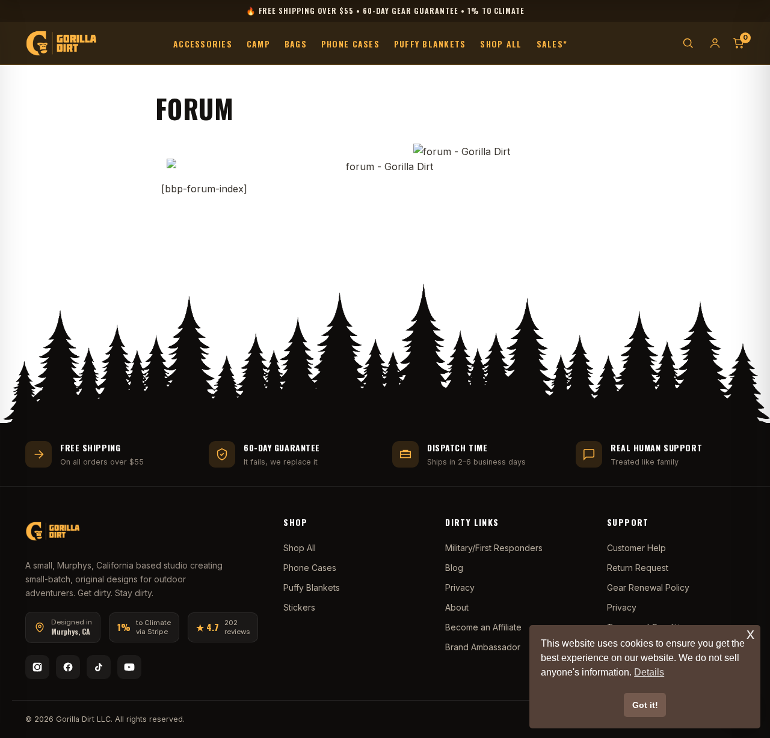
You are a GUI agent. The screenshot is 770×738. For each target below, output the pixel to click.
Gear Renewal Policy (648, 587)
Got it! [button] (645, 705)
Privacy (460, 587)
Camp (258, 43)
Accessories (202, 43)
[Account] (715, 43)
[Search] (688, 43)
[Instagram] (37, 667)
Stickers (299, 607)
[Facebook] (68, 667)
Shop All (501, 43)
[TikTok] (99, 667)
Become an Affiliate (483, 627)
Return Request (637, 568)
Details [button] (649, 672)
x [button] (750, 633)
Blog (454, 568)
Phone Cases (350, 43)
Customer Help (636, 548)
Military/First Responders (494, 548)
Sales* (552, 43)
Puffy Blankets (430, 43)
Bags (296, 43)
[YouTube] (129, 667)
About (457, 607)
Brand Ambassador (482, 647)
